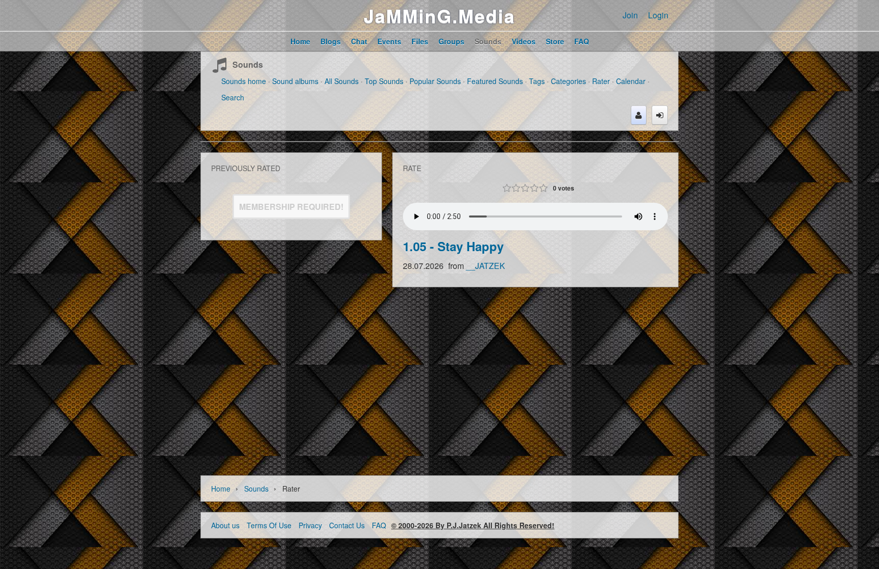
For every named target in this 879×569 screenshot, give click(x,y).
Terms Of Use (269, 525)
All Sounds (342, 81)
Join (630, 15)
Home (220, 488)
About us (225, 525)
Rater (601, 81)
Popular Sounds (435, 81)
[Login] (660, 115)
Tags (537, 81)
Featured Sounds (495, 81)
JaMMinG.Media (439, 15)
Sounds (247, 64)
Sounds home (243, 81)
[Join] (639, 115)
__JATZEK (485, 266)
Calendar (631, 81)
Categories (568, 81)
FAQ (379, 525)
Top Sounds (384, 81)
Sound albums (295, 81)
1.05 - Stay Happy (453, 246)
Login (658, 15)
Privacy (310, 525)
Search (232, 97)
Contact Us (347, 525)
